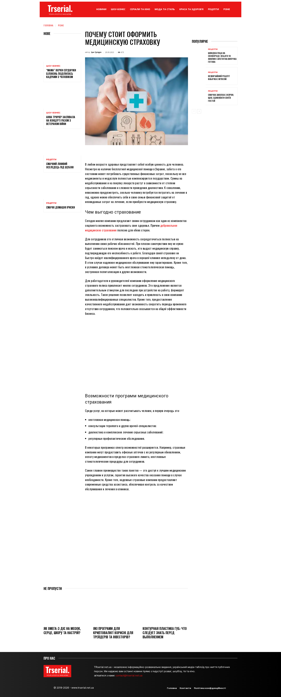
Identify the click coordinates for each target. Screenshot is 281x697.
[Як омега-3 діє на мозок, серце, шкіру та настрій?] (66, 609)
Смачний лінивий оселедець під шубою (60, 165)
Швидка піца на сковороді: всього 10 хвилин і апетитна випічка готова (222, 57)
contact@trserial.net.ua (129, 675)
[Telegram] (150, 152)
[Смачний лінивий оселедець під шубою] (62, 144)
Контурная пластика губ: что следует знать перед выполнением (165, 632)
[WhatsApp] (135, 152)
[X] (120, 152)
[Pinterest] (128, 152)
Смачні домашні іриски (60, 207)
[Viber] (158, 152)
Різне (61, 25)
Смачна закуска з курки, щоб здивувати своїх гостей (221, 97)
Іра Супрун (96, 52)
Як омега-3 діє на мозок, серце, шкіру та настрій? (62, 630)
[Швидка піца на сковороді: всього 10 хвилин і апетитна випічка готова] (199, 56)
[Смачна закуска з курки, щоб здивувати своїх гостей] (199, 96)
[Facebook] (113, 152)
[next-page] (199, 111)
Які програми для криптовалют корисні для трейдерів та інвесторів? (113, 632)
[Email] (143, 152)
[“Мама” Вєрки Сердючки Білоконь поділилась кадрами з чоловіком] (62, 50)
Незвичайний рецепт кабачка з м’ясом (219, 77)
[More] (165, 152)
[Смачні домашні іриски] (62, 187)
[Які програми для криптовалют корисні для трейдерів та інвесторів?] (116, 609)
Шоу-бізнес (53, 66)
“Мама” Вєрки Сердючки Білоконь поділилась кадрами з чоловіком (61, 73)
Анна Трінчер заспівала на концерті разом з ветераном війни (60, 120)
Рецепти (51, 160)
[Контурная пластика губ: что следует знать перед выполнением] (165, 609)
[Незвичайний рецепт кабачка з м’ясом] (199, 76)
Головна (48, 25)
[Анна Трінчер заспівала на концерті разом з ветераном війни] (62, 97)
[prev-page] (194, 111)
